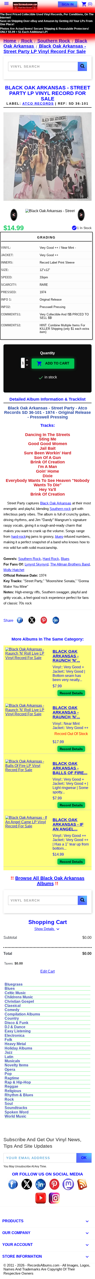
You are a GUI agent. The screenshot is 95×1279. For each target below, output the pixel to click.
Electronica (14, 1035)
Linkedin (55, 620)
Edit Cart (47, 971)
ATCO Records (38, 103)
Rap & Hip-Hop (18, 1082)
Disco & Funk (16, 1023)
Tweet (31, 620)
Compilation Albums (22, 1014)
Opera (10, 1070)
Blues (65, 559)
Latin (9, 1057)
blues (59, 536)
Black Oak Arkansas (55, 503)
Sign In (68, 4)
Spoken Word (17, 1112)
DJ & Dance (15, 1027)
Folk (8, 1040)
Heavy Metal (15, 1044)
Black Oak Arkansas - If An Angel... (68, 824)
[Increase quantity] (27, 360)
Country (12, 1018)
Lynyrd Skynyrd (36, 564)
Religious (13, 1091)
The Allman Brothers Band (70, 564)
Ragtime (12, 1078)
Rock (9, 1099)
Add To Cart (53, 363)
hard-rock (18, 536)
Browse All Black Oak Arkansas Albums (49, 881)
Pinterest (43, 620)
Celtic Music (15, 993)
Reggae (11, 1086)
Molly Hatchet (13, 570)
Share (19, 620)
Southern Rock (29, 559)
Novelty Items (16, 1065)
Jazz (8, 1052)
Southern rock (60, 509)
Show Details (47, 929)
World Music (15, 1116)
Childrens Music (19, 997)
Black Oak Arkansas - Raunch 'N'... (66, 656)
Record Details (71, 693)
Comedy (12, 1010)
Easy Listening (18, 1031)
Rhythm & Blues (19, 1095)
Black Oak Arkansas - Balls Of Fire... (70, 768)
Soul (9, 1104)
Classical (13, 1006)
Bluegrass (14, 984)
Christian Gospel (19, 1001)
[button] (82, 66)
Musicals (12, 1061)
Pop (8, 1074)
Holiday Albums (18, 1048)
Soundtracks (16, 1108)
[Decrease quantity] (27, 365)
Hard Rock (51, 559)
